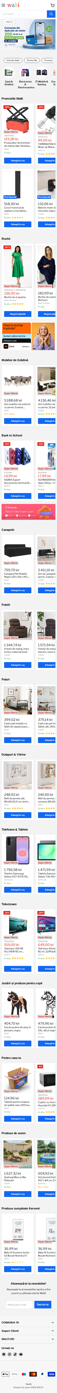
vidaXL (41, 214)
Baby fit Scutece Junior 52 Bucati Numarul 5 (17, 1254)
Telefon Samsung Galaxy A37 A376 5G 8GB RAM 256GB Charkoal (15, 878)
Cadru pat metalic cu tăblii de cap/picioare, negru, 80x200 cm (16, 726)
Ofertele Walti (12, 60)
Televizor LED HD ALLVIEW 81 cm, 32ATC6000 (13, 951)
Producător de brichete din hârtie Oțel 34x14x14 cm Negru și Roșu (17, 145)
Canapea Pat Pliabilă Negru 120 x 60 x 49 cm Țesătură (17, 576)
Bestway (42, 1183)
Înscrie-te (43, 1304)
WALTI (7, 486)
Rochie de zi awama (15, 297)
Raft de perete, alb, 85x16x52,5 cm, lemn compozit (16, 801)
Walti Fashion (10, 300)
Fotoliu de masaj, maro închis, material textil (16, 650)
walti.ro (41, 150)
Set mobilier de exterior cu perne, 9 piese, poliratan (17, 407)
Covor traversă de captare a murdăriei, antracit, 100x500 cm (16, 210)
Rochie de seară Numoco (47, 299)
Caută (28, 1384)
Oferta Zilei (32, 60)
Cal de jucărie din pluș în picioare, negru (17, 1029)
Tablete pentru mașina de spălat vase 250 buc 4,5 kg (17, 1105)
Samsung (8, 879)
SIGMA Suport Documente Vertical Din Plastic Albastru (17, 482)
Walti (6, 149)
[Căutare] (51, 14)
